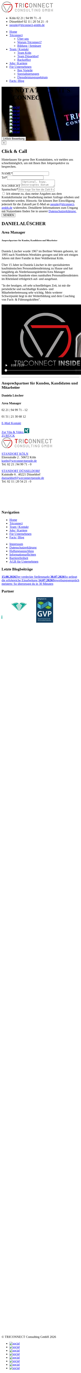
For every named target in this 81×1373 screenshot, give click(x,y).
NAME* (7, 173)
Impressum (16, 544)
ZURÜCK (8, 435)
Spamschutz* (10, 189)
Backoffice (24, 59)
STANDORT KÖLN (15, 453)
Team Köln (24, 52)
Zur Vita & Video (13, 432)
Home (13, 31)
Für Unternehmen (20, 66)
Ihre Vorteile (25, 70)
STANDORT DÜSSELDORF (21, 471)
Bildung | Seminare (29, 45)
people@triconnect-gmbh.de (27, 25)
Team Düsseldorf (28, 56)
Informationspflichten (22, 554)
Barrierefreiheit (18, 558)
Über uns (23, 38)
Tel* (4, 177)
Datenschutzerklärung (23, 547)
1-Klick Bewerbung (13, 138)
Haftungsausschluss (21, 551)
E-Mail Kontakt (11, 423)
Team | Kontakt (19, 49)
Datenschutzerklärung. (62, 211)
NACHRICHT (11, 185)
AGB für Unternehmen (23, 561)
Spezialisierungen (28, 73)
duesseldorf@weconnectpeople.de (23, 478)
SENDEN (8, 215)
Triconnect (16, 35)
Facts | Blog (16, 80)
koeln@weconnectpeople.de (19, 460)
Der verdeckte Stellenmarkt (26, 576)
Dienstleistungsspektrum (32, 77)
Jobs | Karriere (18, 63)
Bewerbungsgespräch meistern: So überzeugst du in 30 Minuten (40, 582)
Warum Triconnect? (29, 42)
